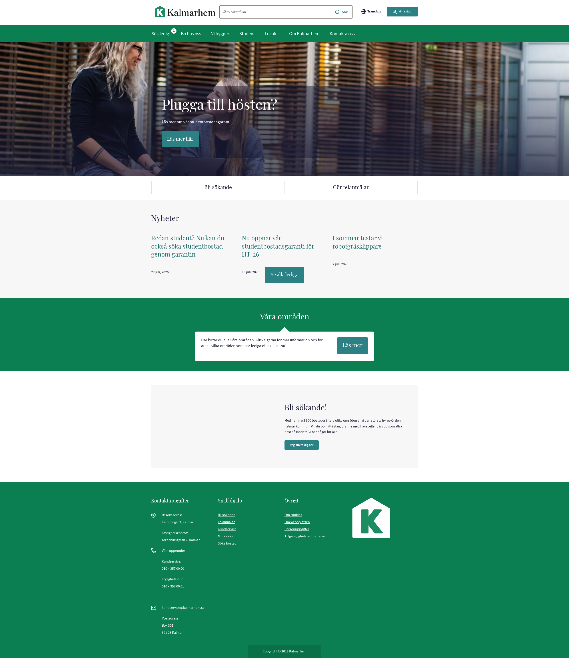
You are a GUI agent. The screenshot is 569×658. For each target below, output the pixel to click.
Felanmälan (226, 522)
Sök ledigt (161, 33)
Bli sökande (218, 187)
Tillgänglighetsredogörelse (304, 536)
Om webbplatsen (297, 522)
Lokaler (272, 33)
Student (247, 33)
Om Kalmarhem (304, 33)
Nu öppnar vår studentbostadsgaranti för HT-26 (278, 246)
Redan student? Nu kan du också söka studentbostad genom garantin (187, 246)
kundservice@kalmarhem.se (183, 607)
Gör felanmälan (351, 187)
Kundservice (227, 529)
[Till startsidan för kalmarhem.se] (185, 12)
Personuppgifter (296, 529)
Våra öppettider (173, 551)
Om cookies (293, 515)
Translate (374, 11)
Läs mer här (180, 139)
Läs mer (353, 345)
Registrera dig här (301, 445)
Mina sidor (406, 11)
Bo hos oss (191, 33)
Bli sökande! (305, 408)
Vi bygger (220, 33)
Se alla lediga (285, 274)
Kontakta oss (342, 33)
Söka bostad (227, 543)
